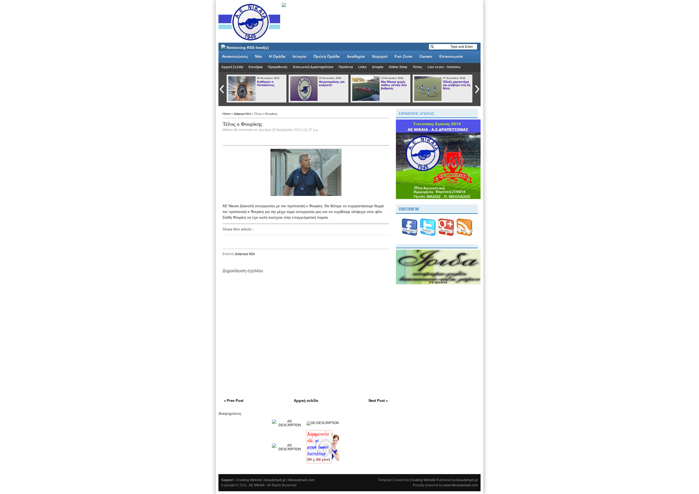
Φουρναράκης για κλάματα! (332, 83)
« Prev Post (233, 401)
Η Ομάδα (277, 56)
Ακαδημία (356, 56)
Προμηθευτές (278, 67)
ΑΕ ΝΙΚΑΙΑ (257, 485)
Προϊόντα (346, 67)
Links (362, 67)
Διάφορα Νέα (242, 113)
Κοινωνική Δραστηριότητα (313, 67)
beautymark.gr (275, 480)
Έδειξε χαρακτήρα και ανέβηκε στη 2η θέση (456, 85)
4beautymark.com (301, 480)
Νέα (258, 56)
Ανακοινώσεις (235, 56)
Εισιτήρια (255, 67)
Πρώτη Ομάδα (326, 56)
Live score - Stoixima (444, 67)
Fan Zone (403, 56)
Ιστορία (299, 56)
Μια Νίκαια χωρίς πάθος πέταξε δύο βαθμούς (394, 85)
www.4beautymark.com (460, 485)
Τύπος (417, 67)
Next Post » (378, 401)
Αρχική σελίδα (306, 401)
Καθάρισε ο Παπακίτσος (266, 83)
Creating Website (249, 480)
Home (227, 113)
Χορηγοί (379, 56)
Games (425, 56)
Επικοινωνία (451, 56)
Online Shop (398, 67)
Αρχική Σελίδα (232, 67)
